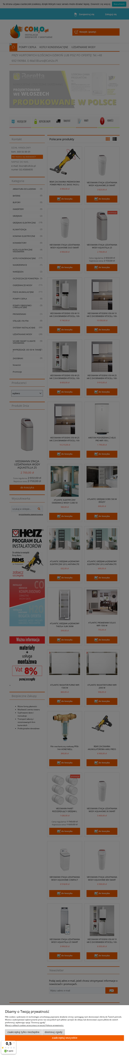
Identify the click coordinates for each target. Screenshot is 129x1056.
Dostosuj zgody (53, 1032)
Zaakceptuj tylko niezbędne (23, 1032)
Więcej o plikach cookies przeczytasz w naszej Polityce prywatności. (34, 1025)
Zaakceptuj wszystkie (64, 1037)
